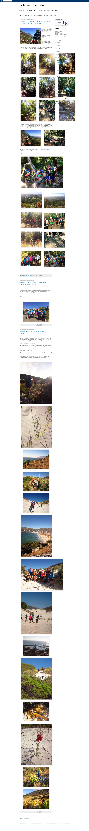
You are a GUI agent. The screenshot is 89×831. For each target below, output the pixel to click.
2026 (57, 42)
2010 (57, 93)
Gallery (51, 15)
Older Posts (50, 816)
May (58, 78)
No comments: (32, 275)
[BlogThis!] (37, 275)
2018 (57, 54)
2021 (57, 50)
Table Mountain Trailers (32, 5)
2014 (57, 87)
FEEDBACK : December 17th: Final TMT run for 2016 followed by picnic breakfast (35, 22)
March (58, 81)
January (58, 84)
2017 (57, 56)
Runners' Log (39, 15)
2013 (57, 89)
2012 (57, 90)
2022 (57, 48)
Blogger (49, 827)
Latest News (27, 15)
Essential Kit (46, 15)
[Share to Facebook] (40, 275)
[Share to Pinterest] (41, 275)
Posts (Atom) (27, 818)
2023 (57, 47)
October (58, 70)
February (58, 82)
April (58, 79)
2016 (57, 57)
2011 (57, 92)
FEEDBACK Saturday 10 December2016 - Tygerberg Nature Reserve (33, 283)
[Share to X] (39, 275)
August (58, 73)
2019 (57, 53)
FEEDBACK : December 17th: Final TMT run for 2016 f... (62, 61)
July (58, 75)
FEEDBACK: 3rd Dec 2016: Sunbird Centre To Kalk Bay (62, 66)
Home (36, 816)
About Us (21, 15)
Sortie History (33, 15)
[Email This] (36, 275)
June (58, 76)
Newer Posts (22, 816)
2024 (57, 45)
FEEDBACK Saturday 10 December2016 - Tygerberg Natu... (62, 63)
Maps (55, 15)
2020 (57, 51)
